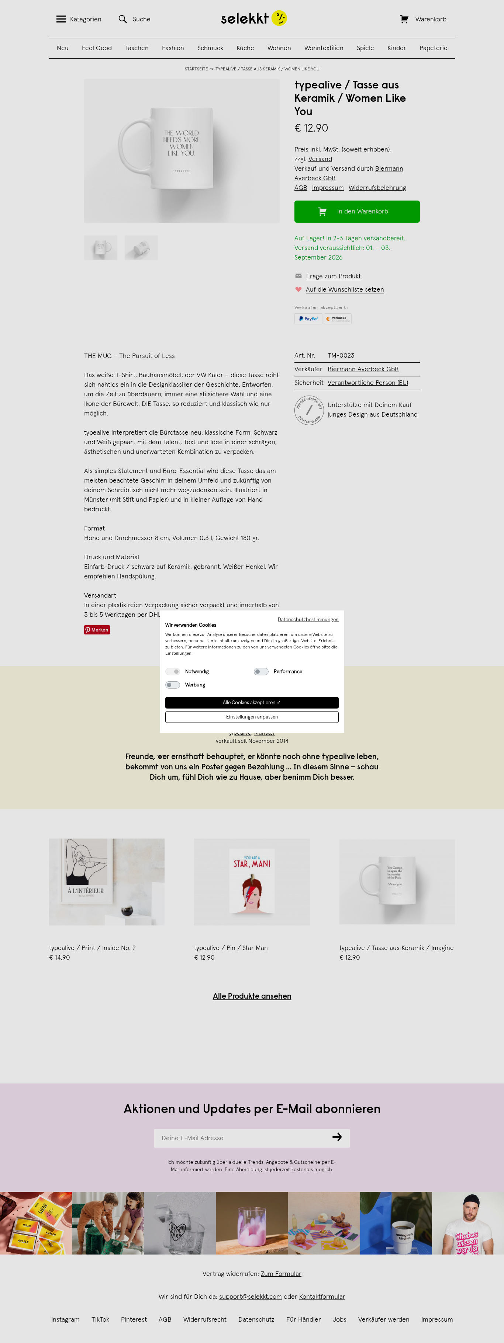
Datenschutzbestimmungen (308, 619)
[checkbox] (172, 671)
